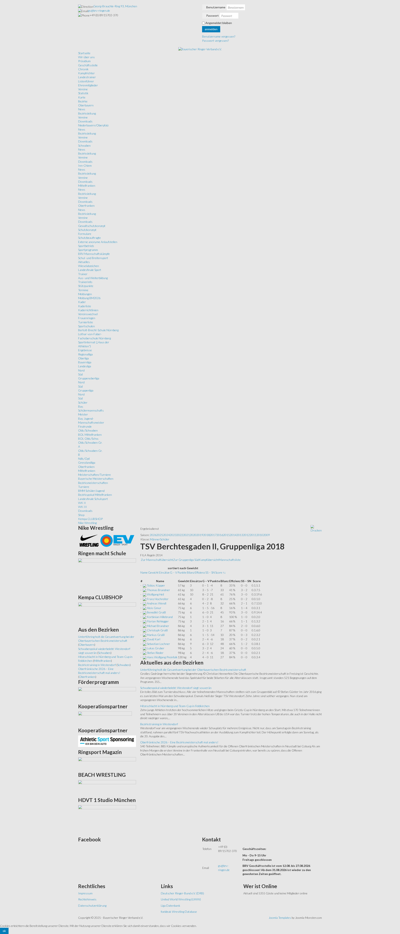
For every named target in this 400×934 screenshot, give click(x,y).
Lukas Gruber (155, 648)
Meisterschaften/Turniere (94, 474)
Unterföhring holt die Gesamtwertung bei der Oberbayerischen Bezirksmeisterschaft (193, 669)
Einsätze (164, 572)
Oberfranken (86, 205)
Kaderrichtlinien (88, 310)
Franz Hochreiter (158, 599)
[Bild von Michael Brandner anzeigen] (144, 626)
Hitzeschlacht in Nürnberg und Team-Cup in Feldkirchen (175, 706)
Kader (82, 302)
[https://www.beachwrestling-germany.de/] (107, 787)
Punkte (182, 572)
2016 (219, 535)
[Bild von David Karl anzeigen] (144, 639)
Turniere (83, 486)
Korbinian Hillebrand (160, 617)
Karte (81, 97)
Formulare (84, 233)
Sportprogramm (88, 250)
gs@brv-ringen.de (99, 10)
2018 (206, 535)
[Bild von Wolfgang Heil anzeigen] (144, 594)
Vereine (83, 89)
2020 (193, 535)
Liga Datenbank (170, 905)
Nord (81, 370)
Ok (4, 931)
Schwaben (84, 145)
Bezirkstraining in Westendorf (159, 724)
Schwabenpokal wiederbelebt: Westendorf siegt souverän (175, 688)
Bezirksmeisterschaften (93, 483)
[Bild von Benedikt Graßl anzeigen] (144, 612)
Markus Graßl (156, 635)
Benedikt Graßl (156, 612)
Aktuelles (84, 262)
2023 (173, 535)
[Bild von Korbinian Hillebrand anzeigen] (144, 617)
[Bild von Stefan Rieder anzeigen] (144, 653)
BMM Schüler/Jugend (91, 490)
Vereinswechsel (88, 314)
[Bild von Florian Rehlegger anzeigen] (144, 621)
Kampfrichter (86, 73)
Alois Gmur (154, 608)
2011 (253, 535)
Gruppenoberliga (88, 378)
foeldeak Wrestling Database (179, 911)
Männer (155, 539)
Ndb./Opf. (84, 458)
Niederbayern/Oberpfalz (93, 125)
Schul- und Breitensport (93, 258)
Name (144, 572)
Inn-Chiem (85, 165)
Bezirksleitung (87, 113)
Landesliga (84, 366)
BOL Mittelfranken (90, 434)
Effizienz (200, 572)
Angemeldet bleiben (218, 23)
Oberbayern (86, 105)
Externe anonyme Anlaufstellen (97, 242)
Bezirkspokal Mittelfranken (95, 494)
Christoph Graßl (157, 630)
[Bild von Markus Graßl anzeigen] (144, 635)
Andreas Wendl (156, 603)
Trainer (83, 274)
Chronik (83, 69)
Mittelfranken (86, 185)
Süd (80, 374)
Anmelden (211, 29)
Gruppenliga (85, 390)
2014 (233, 535)
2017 (213, 535)
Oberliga (83, 358)
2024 (166, 535)
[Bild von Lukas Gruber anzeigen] (144, 648)
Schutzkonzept (87, 230)
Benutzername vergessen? (218, 36)
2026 (153, 535)
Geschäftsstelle (88, 65)
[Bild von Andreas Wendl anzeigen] (144, 603)
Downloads (85, 121)
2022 (179, 535)
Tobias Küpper (156, 585)
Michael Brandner (158, 626)
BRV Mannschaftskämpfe (94, 254)
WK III (82, 507)
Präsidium (84, 61)
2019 (199, 535)
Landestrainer (87, 77)
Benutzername (215, 7)
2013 (239, 535)
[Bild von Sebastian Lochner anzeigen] (144, 644)
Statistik (83, 93)
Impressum (85, 893)
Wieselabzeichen (88, 266)
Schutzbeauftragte (89, 237)
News (81, 109)
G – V (173, 572)
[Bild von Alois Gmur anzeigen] (144, 608)
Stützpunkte (85, 286)
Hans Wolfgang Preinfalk (162, 657)
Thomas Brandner (158, 590)
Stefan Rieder (155, 653)
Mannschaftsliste (230, 559)
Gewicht (153, 572)
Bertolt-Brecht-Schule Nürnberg (98, 330)
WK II (82, 503)
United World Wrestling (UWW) (181, 899)
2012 (246, 535)
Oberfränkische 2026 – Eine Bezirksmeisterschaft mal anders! (179, 742)
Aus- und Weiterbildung (93, 278)
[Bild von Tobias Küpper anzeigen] (144, 585)
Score (218, 572)
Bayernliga (84, 362)
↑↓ (224, 572)
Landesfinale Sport (89, 270)
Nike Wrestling (87, 523)
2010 (259, 535)
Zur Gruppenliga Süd (186, 559)
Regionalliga (85, 354)
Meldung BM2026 (89, 298)
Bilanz (190, 572)
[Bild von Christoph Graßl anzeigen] (144, 630)
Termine (83, 290)
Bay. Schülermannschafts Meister (91, 410)
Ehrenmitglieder (88, 85)
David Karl (153, 639)
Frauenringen (86, 318)
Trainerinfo (85, 282)
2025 (159, 535)
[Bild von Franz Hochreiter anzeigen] (144, 599)
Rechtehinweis (87, 899)
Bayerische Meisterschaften (95, 478)
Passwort (212, 15)
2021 (186, 535)
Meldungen (85, 294)
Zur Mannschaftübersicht (157, 559)
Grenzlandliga (86, 462)
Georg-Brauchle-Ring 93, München (115, 6)
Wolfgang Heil (155, 594)
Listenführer (86, 81)
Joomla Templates (280, 917)
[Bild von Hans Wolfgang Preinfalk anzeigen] (144, 657)
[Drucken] (316, 528)
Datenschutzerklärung (92, 905)
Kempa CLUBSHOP (90, 519)
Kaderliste (84, 306)
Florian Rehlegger (158, 621)
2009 (266, 535)
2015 (226, 535)
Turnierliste (85, 322)
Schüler (83, 402)
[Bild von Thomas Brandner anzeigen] (144, 590)
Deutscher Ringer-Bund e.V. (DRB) (182, 893)
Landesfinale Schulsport (93, 499)
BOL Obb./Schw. (88, 438)
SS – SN (210, 572)
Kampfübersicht (209, 559)
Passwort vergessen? (215, 40)
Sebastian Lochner (158, 644)
